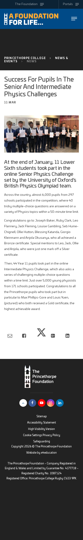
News (32, 61)
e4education (49, 453)
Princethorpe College (25, 58)
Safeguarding (41, 441)
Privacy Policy (51, 435)
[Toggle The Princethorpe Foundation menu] (74, 18)
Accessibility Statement (41, 422)
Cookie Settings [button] (32, 435)
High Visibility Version (41, 429)
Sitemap (41, 416)
